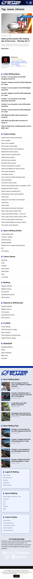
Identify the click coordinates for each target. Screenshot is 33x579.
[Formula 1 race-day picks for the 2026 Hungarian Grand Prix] (5, 437)
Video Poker (5, 271)
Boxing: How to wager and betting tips (13, 245)
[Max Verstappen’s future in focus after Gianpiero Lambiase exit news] (5, 390)
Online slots (5, 197)
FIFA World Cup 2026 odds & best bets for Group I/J (14, 121)
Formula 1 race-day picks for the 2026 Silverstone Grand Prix (13, 100)
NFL (2, 248)
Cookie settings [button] (23, 573)
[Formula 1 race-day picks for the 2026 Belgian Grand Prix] (5, 457)
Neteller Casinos (6, 289)
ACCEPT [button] (16, 576)
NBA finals (4, 355)
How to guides (5, 140)
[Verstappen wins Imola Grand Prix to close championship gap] (5, 420)
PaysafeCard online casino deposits (12, 149)
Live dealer (4, 277)
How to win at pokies (7, 143)
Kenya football (5, 332)
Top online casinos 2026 (9, 183)
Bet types (4, 358)
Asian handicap (6, 240)
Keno (2, 274)
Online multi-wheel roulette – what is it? (13, 214)
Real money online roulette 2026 (11, 211)
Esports (5, 506)
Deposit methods (6, 286)
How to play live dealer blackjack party (13, 177)
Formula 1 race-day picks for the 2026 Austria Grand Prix (15, 105)
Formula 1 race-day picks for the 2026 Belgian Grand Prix (16, 89)
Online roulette (7, 528)
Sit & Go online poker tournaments (12, 219)
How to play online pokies (9, 146)
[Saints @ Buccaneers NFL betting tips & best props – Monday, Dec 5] (16, 23)
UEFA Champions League (9, 329)
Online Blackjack (6, 180)
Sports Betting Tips (27, 16)
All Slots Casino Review (8, 160)
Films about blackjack (8, 171)
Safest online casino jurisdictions (11, 137)
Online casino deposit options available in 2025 (16, 185)
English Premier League (8, 338)
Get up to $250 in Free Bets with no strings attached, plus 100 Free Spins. (19, 62)
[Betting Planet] (11, 2)
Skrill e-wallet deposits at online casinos (13, 222)
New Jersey (6, 475)
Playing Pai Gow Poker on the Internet (13, 200)
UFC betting (5, 251)
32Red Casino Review (8, 157)
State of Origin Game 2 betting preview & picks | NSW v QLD (16, 127)
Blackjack (4, 260)
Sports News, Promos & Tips (12, 496)
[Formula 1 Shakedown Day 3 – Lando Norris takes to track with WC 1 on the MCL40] (5, 400)
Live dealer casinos (7, 174)
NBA (4, 509)
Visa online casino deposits (9, 225)
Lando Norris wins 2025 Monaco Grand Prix (18, 404)
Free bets (6, 499)
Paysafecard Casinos (8, 294)
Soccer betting (5, 327)
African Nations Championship (10, 335)
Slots (2, 263)
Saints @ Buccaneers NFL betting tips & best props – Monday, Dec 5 (15, 40)
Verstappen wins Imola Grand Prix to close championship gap (21, 414)
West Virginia (7, 485)
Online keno (5, 202)
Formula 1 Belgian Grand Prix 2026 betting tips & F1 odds (16, 94)
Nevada (5, 480)
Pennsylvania (7, 477)
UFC (4, 501)
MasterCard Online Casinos (9, 152)
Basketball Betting (7, 347)
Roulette (3, 266)
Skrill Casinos (5, 297)
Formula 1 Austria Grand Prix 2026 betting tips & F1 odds (16, 111)
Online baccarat (8, 530)
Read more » (5, 48)
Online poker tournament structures (12, 208)
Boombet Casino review (8, 163)
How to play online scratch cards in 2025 (14, 216)
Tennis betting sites (7, 234)
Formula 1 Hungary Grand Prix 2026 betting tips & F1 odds (16, 83)
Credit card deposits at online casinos (13, 168)
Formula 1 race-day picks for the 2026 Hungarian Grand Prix (13, 78)
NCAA (3, 350)
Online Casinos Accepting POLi (11, 154)
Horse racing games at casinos (11, 166)
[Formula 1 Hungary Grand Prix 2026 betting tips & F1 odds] (5, 447)
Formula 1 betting (6, 237)
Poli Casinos (5, 292)
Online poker (5, 205)
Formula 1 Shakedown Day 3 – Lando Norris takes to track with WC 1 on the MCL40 (21, 394)
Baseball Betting (6, 242)
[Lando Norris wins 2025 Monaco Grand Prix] (5, 410)
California (6, 482)
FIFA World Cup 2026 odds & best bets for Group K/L (14, 116)
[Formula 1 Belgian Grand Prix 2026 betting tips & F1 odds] (5, 467)
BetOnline (18, 66)
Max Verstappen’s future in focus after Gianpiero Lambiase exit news (21, 384)
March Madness (6, 353)
